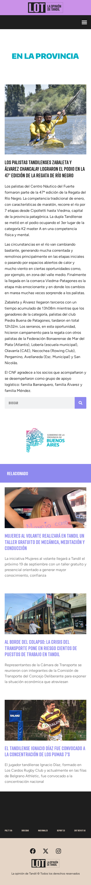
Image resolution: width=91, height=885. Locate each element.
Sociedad (25, 830)
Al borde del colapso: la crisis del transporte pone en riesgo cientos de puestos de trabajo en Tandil (41, 648)
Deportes (61, 830)
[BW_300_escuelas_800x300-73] (45, 70)
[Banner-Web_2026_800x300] (45, 454)
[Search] (80, 403)
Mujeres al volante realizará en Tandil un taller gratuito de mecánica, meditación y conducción (45, 542)
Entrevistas (79, 830)
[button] (84, 22)
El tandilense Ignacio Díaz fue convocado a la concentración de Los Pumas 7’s (45, 751)
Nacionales (43, 830)
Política (8, 830)
